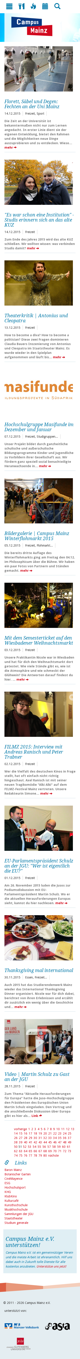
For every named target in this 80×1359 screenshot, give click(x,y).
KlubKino (10, 1196)
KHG (7, 1192)
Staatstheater (13, 1218)
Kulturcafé (11, 1200)
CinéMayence (13, 1178)
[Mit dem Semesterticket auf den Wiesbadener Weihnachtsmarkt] (38, 605)
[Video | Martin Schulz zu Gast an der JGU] (38, 1041)
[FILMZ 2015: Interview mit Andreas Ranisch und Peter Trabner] (38, 714)
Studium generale (16, 1223)
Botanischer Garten (17, 1174)
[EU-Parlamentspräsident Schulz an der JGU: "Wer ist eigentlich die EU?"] (38, 828)
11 (63, 1129)
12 (68, 1129)
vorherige (20, 1129)
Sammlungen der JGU (18, 1214)
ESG (7, 1183)
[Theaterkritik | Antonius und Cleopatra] (38, 282)
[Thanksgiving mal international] (38, 937)
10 (58, 1129)
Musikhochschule (16, 1209)
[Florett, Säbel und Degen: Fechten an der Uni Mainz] (38, 68)
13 (72, 1129)
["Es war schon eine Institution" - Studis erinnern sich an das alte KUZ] (38, 182)
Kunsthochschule (16, 1205)
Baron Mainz (13, 1170)
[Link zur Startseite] (34, 26)
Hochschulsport (15, 1187)
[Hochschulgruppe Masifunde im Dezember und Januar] (38, 391)
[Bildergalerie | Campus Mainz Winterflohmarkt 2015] (38, 500)
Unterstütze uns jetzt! (51, 1266)
